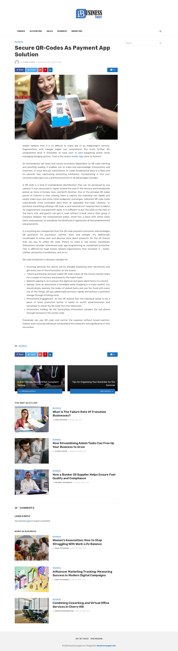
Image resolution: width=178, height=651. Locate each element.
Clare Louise (29, 62)
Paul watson (61, 420)
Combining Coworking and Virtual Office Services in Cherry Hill (81, 604)
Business (62, 31)
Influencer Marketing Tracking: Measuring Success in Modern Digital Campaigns (82, 573)
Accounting (36, 31)
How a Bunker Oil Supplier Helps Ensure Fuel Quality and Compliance (84, 476)
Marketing (76, 31)
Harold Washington (64, 611)
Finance (21, 31)
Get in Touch (82, 639)
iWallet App (77, 156)
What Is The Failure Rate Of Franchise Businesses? (79, 413)
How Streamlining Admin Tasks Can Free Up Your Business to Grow (83, 445)
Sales (50, 31)
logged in (29, 521)
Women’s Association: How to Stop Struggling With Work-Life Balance (77, 542)
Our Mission (96, 639)
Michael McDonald (63, 482)
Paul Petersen (62, 548)
